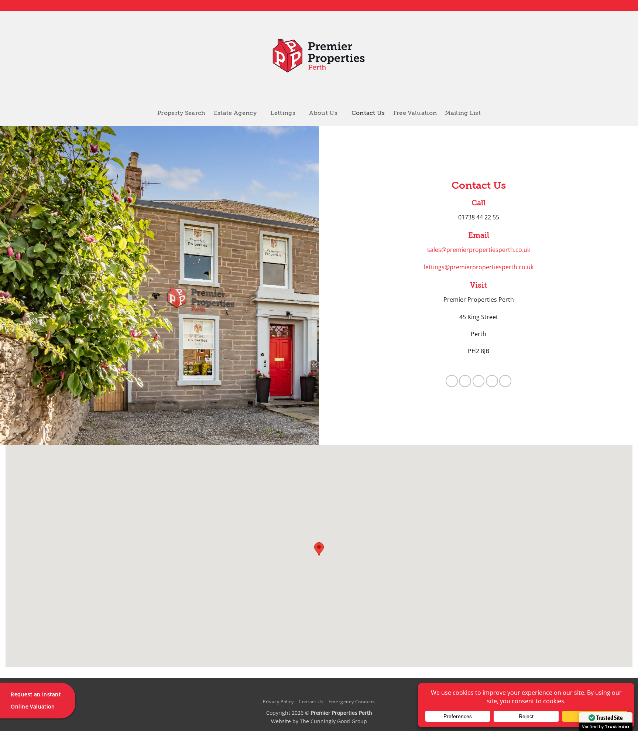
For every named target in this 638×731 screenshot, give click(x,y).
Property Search (181, 113)
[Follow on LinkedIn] (502, 5)
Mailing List (463, 113)
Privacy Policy (278, 701)
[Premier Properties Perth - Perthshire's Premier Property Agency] (319, 55)
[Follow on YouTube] (509, 5)
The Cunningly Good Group (333, 721)
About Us (323, 113)
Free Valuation (415, 113)
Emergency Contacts (352, 701)
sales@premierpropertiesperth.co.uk (478, 250)
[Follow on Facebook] (481, 5)
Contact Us (368, 113)
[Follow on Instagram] (488, 5)
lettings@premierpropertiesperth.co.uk (479, 267)
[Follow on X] (495, 5)
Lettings (282, 113)
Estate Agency (235, 113)
